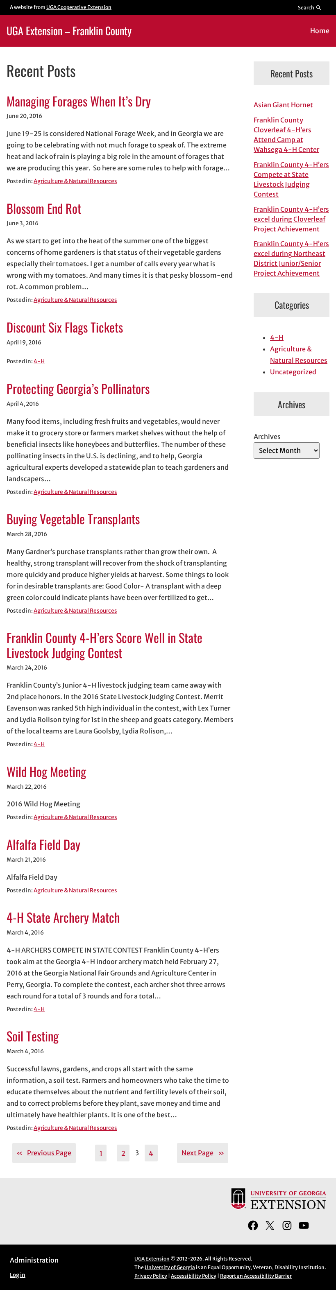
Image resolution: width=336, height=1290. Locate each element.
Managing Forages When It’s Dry (79, 101)
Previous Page (43, 1153)
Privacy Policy (150, 1276)
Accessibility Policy (193, 1276)
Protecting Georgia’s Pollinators (78, 388)
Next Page (203, 1153)
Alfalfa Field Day (43, 844)
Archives (267, 436)
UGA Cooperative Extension (78, 7)
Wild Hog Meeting (46, 771)
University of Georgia (170, 1267)
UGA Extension (152, 1259)
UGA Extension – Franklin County (69, 30)
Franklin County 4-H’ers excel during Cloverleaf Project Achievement (291, 219)
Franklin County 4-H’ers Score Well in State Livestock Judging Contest (104, 645)
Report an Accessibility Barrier (256, 1276)
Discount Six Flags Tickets (65, 327)
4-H (39, 361)
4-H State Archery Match (63, 917)
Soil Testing (33, 1036)
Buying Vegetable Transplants (73, 519)
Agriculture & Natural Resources (75, 181)
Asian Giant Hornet (283, 105)
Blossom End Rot (44, 208)
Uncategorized (293, 372)
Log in (17, 1275)
